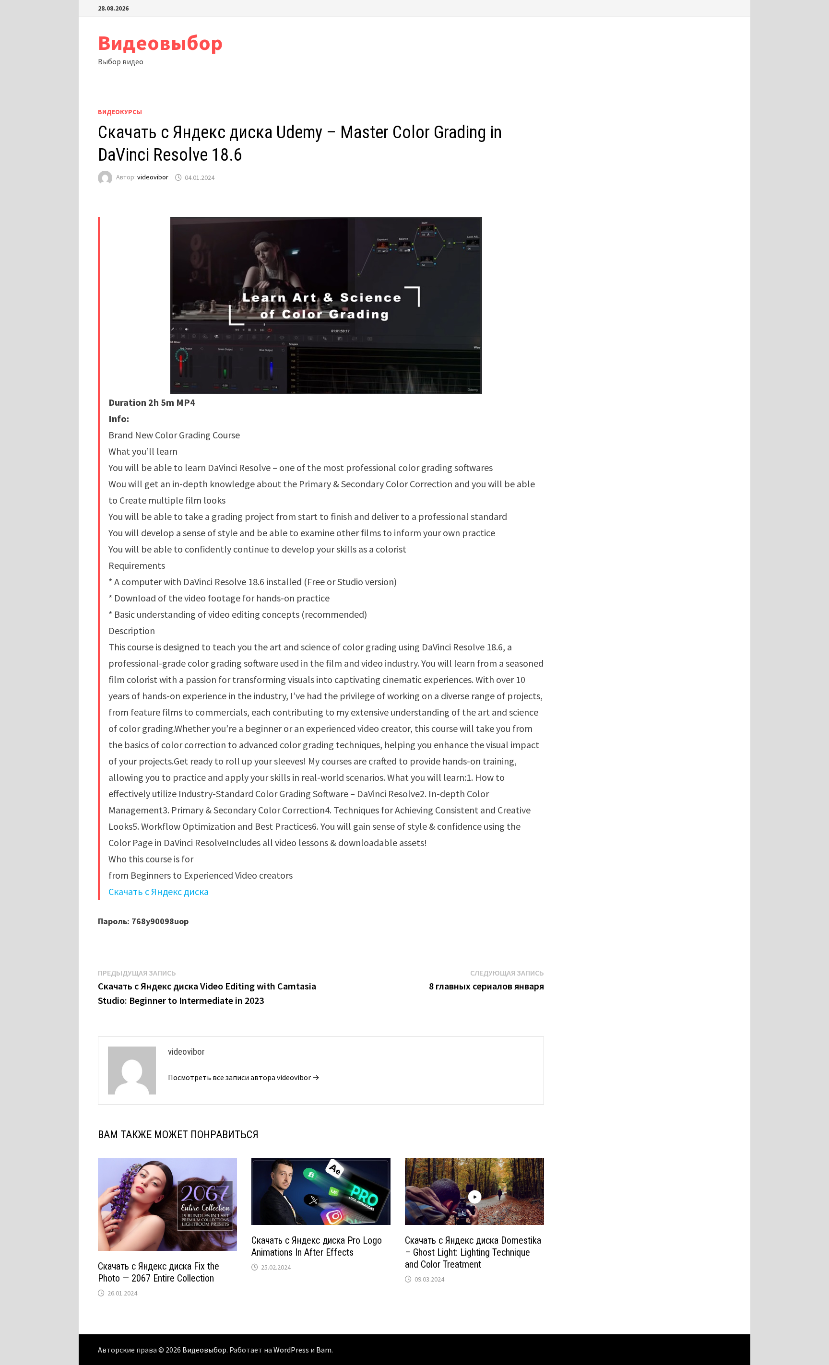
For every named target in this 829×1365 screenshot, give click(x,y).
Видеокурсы (120, 111)
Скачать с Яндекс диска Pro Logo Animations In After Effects (316, 1246)
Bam (324, 1349)
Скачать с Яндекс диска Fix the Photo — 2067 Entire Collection (158, 1272)
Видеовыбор (160, 42)
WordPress (291, 1349)
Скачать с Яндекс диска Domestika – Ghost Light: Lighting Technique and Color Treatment (473, 1252)
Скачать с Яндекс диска (158, 891)
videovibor (152, 177)
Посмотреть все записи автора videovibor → (244, 1077)
